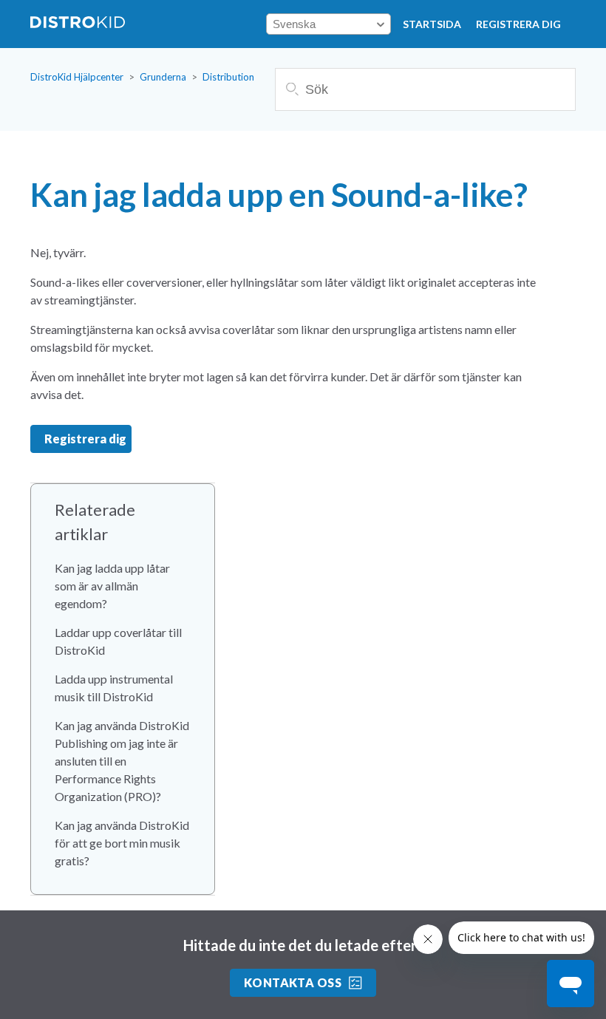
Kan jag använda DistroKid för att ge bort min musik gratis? (122, 843)
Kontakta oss (293, 982)
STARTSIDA (432, 24)
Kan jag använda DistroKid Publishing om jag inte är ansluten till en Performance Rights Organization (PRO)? (122, 760)
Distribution (228, 77)
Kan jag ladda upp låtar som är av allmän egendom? (112, 585)
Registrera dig (518, 24)
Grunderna (163, 77)
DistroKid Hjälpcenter (76, 77)
